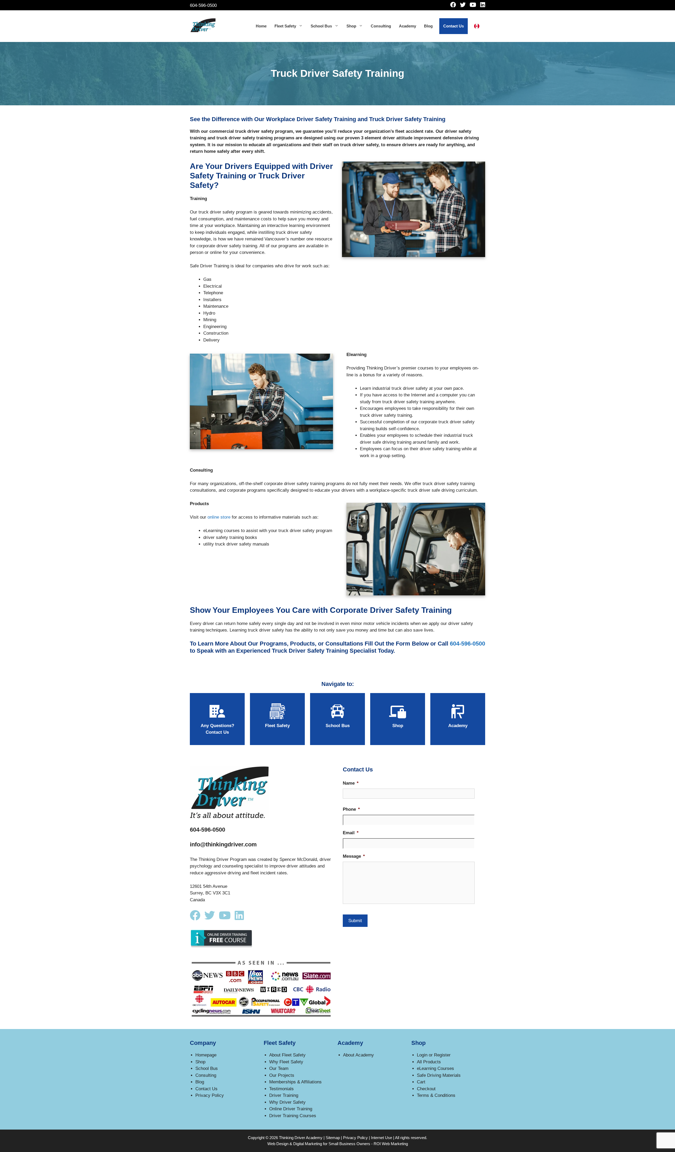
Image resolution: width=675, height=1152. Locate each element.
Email (351, 832)
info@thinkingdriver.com (223, 844)
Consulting (381, 26)
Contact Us (453, 26)
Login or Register (434, 1055)
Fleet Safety (285, 26)
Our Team (278, 1068)
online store (219, 517)
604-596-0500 (203, 5)
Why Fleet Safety (286, 1061)
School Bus (321, 26)
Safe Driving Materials (439, 1075)
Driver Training (283, 1095)
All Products (429, 1061)
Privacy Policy (209, 1095)
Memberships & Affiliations (295, 1081)
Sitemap (333, 1137)
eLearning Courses (435, 1068)
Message (354, 856)
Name (351, 783)
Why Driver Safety (287, 1102)
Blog (428, 26)
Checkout (426, 1088)
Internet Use (381, 1137)
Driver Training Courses (292, 1115)
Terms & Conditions (436, 1095)
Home (261, 26)
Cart (421, 1081)
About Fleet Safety (287, 1055)
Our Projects (281, 1075)
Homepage (205, 1055)
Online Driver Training (290, 1108)
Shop (351, 26)
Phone (351, 809)
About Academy (358, 1055)
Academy (407, 26)
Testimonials (281, 1088)
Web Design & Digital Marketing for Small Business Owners (318, 1143)
